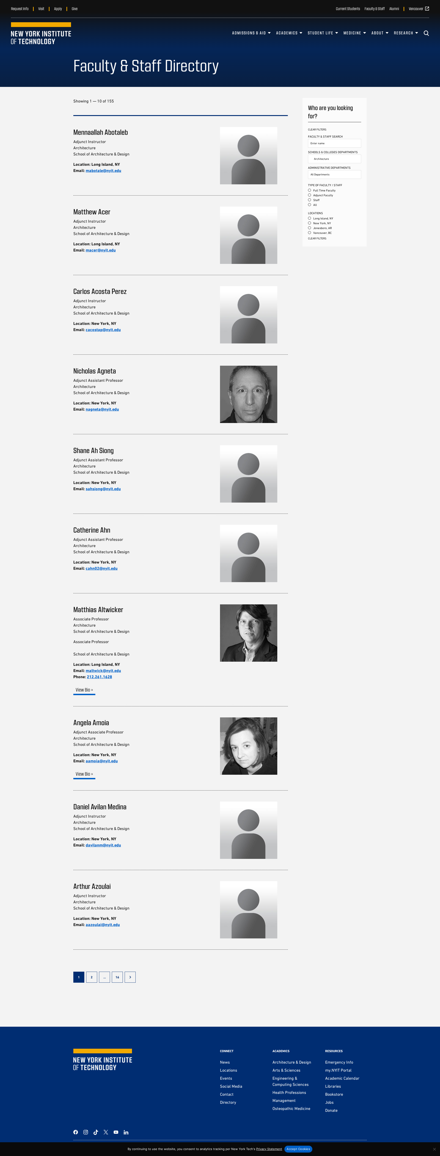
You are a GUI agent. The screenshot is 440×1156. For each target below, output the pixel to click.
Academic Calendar (342, 1078)
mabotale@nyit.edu (103, 170)
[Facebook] (75, 1132)
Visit (41, 8)
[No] (434, 1149)
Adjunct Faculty (323, 195)
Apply (58, 8)
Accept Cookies (298, 1149)
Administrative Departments (329, 167)
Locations (228, 1070)
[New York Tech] (41, 33)
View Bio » (84, 689)
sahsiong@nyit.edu (103, 488)
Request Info (19, 8)
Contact (227, 1094)
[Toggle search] (426, 33)
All (315, 205)
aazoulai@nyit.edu (103, 924)
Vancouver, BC (322, 233)
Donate (331, 1110)
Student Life (320, 32)
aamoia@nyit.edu (102, 760)
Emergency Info (339, 1062)
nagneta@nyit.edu (102, 409)
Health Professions (289, 1092)
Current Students (348, 8)
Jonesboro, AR (322, 228)
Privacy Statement (269, 1149)
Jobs (329, 1102)
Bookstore (334, 1094)
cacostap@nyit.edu (103, 329)
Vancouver (416, 8)
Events (226, 1078)
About (377, 32)
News (225, 1062)
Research (403, 32)
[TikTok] (96, 1132)
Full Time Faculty (324, 190)
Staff (316, 200)
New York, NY (322, 223)
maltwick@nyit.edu (103, 670)
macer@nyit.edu (101, 250)
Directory (228, 1102)
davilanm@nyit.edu (103, 845)
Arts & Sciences (286, 1070)
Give (74, 8)
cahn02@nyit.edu (102, 568)
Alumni (394, 8)
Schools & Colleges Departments (333, 152)
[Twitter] (106, 1132)
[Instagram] (85, 1132)
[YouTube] (116, 1132)
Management (284, 1100)
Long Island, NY (323, 218)
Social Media (231, 1086)
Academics (287, 32)
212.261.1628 (99, 676)
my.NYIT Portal (338, 1070)
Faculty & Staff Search (325, 136)
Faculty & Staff (375, 8)
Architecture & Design (291, 1062)
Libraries (333, 1086)
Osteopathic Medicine (291, 1108)
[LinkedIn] (126, 1132)
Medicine (352, 32)
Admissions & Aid (249, 32)
